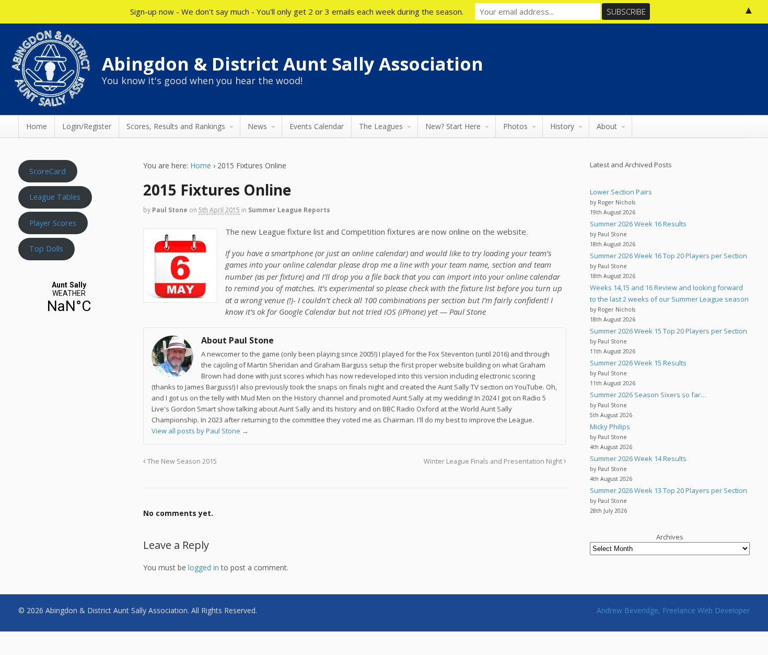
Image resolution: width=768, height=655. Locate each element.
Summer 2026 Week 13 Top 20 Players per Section (668, 490)
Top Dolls (46, 248)
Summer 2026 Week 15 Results (638, 362)
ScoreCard (47, 171)
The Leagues (381, 126)
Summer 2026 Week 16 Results (638, 223)
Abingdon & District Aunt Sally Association (292, 64)
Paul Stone (170, 209)
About (607, 126)
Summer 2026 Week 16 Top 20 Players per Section (668, 255)
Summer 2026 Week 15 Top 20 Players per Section (668, 331)
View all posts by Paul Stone (200, 430)
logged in (203, 567)
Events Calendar (316, 126)
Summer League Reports (289, 209)
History (562, 126)
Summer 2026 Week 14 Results (638, 458)
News (257, 126)
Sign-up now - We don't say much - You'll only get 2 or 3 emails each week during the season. (296, 11)
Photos (515, 126)
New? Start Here (453, 126)
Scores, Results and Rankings (175, 126)
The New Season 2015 (181, 461)
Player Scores (52, 222)
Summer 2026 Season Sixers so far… (648, 394)
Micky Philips (610, 426)
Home (36, 126)
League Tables (54, 196)
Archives (669, 537)
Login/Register (86, 126)
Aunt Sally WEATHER (69, 297)
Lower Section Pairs (621, 192)
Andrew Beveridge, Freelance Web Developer (673, 610)
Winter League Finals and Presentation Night (494, 461)
